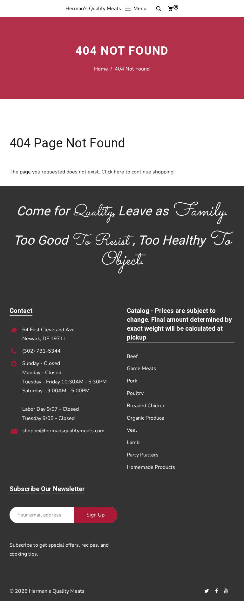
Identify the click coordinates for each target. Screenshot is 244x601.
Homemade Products (151, 467)
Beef (132, 356)
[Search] (156, 8)
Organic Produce (145, 418)
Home (101, 68)
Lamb (133, 442)
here (119, 171)
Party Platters (143, 454)
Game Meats (141, 368)
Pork (132, 380)
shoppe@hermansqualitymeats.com (63, 430)
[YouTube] (227, 591)
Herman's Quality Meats (93, 8)
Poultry (135, 393)
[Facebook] (217, 591)
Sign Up (95, 514)
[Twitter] (207, 591)
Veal (132, 430)
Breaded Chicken (146, 405)
